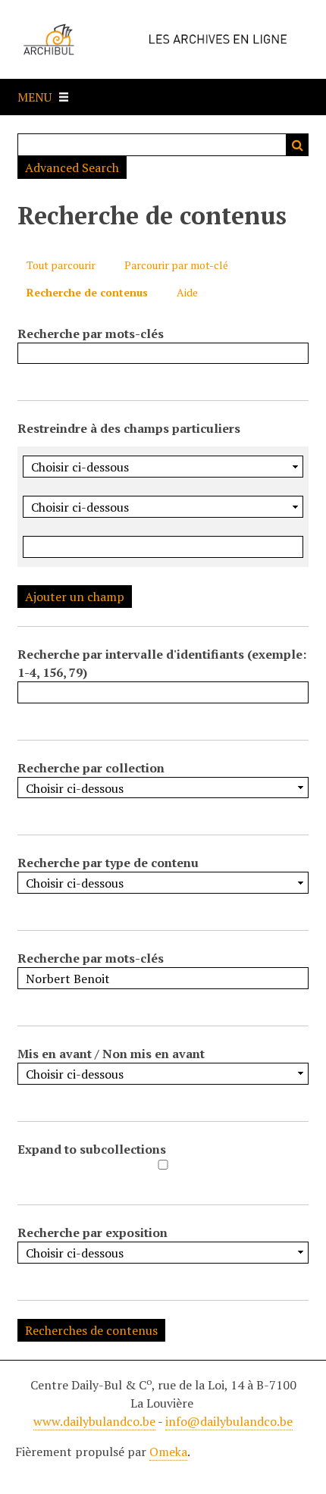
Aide (187, 292)
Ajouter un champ (74, 596)
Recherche (297, 144)
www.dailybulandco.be (94, 1421)
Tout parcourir (61, 265)
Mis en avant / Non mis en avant (111, 1053)
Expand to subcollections (91, 1149)
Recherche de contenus (87, 292)
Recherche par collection (91, 768)
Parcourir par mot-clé (176, 265)
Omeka (168, 1451)
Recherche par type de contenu (108, 862)
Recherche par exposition (92, 1232)
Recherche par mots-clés (90, 333)
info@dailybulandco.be (229, 1421)
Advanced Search (72, 167)
